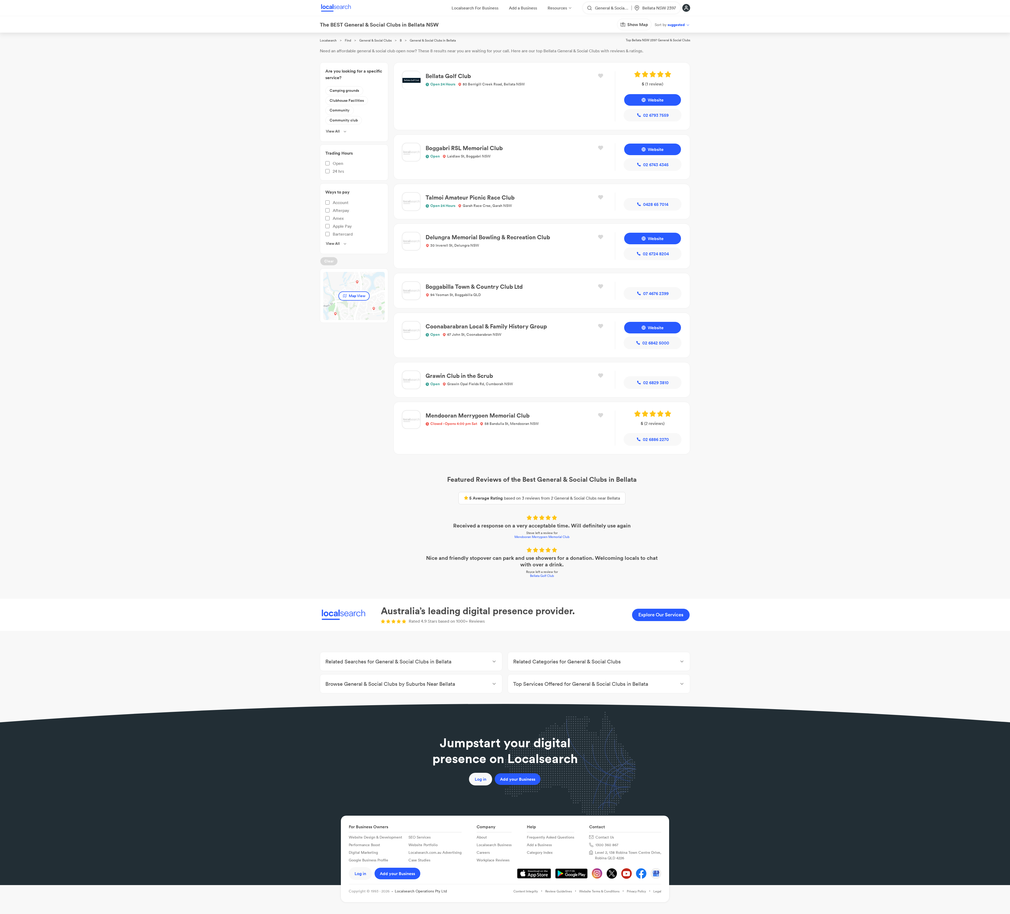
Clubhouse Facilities (347, 100)
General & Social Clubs (375, 40)
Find (348, 40)
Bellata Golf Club (542, 576)
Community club (344, 120)
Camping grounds (344, 90)
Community (340, 110)
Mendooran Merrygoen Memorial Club (541, 537)
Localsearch (328, 40)
